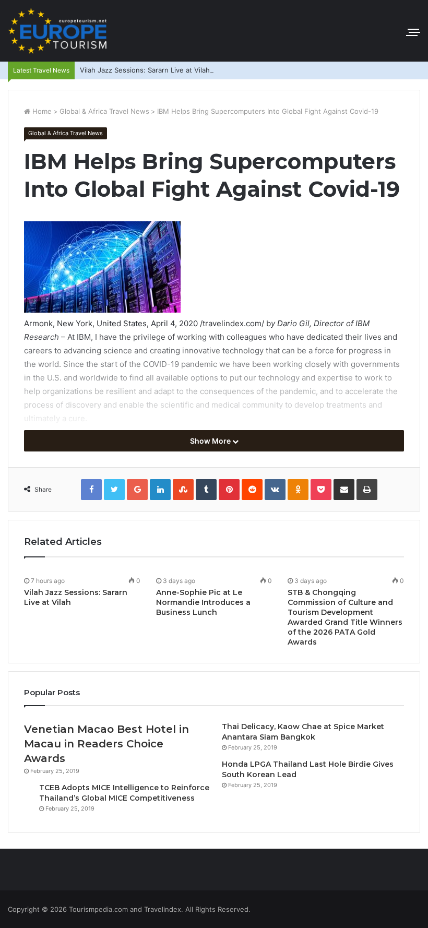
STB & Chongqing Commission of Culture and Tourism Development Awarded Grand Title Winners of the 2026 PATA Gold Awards (345, 617)
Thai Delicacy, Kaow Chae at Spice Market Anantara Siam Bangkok (303, 732)
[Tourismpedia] (57, 31)
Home (41, 111)
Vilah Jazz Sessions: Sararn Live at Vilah (145, 70)
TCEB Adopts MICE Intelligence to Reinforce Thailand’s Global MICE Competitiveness (124, 793)
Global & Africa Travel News (104, 111)
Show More (211, 440)
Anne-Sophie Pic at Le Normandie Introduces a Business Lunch (203, 602)
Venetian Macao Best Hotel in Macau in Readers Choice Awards (106, 744)
